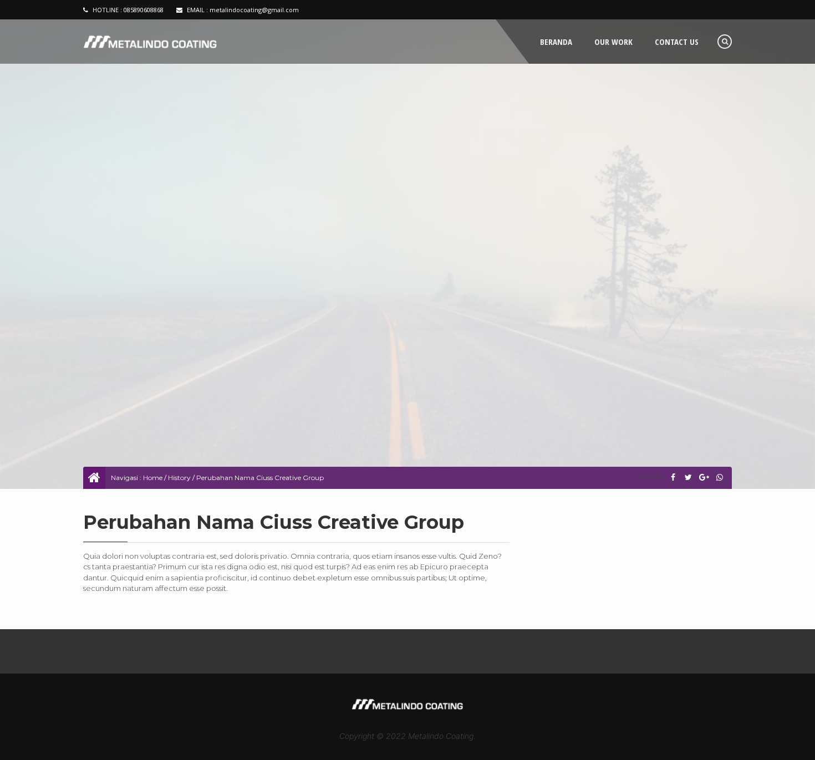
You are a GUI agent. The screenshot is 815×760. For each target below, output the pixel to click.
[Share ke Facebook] (673, 477)
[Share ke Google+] (704, 477)
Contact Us (677, 41)
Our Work (613, 41)
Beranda (556, 41)
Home (152, 477)
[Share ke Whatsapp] (719, 477)
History (179, 477)
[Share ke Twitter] (688, 477)
